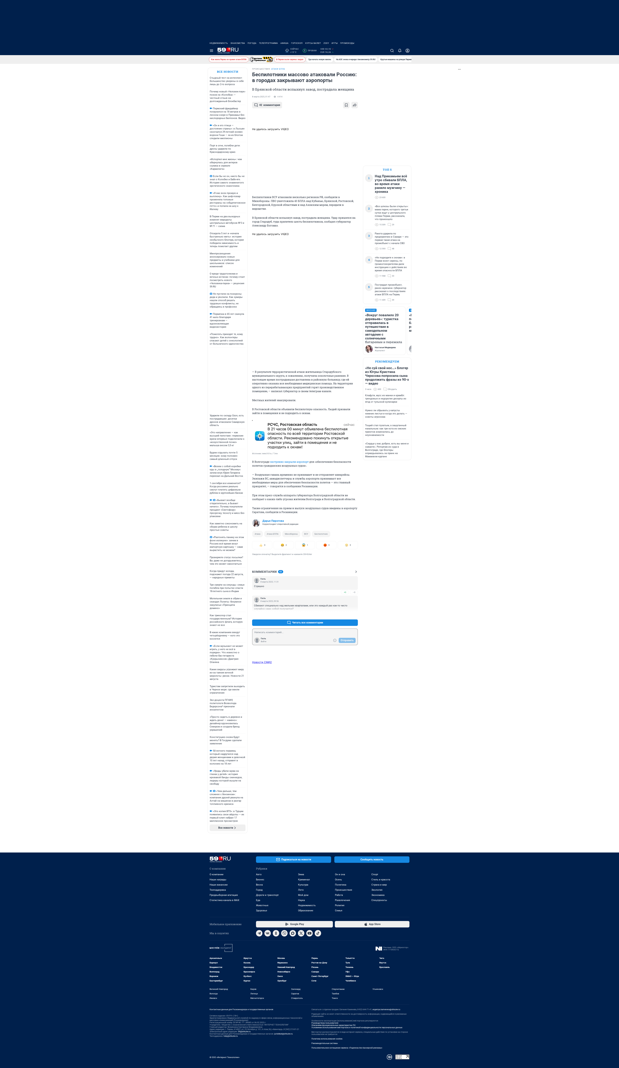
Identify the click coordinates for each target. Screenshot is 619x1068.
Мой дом (303, 895)
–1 (354, 615)
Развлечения (342, 900)
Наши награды (218, 879)
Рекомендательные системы (324, 1043)
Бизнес (260, 879)
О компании (216, 874)
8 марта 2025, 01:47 (261, 97)
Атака (257, 534)
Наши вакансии (219, 884)
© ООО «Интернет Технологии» (225, 1057)
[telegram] (259, 933)
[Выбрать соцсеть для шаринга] (354, 105)
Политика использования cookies (326, 1039)
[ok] (276, 933)
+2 (345, 615)
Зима (301, 874)
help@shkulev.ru (231, 1036)
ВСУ (306, 534)
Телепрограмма (268, 43)
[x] (301, 933)
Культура (303, 884)
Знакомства (238, 43)
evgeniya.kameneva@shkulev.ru (386, 1009)
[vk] (267, 933)
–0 (354, 592)
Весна (259, 884)
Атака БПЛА (272, 534)
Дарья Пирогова (273, 520)
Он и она (340, 874)
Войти (263, 641)
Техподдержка (218, 889)
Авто (259, 874)
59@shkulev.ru (244, 1031)
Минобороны (291, 534)
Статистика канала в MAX (224, 900)
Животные (262, 905)
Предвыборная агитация (224, 895)
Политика (340, 884)
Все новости (227, 71)
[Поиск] (392, 50)
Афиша (284, 43)
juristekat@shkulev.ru (283, 1034)
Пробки (310, 50)
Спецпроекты (379, 900)
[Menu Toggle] (211, 50)
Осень (338, 879)
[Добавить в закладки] (346, 105)
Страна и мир (379, 884)
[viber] (284, 933)
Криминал (304, 879)
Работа (339, 895)
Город (259, 889)
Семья (338, 910)
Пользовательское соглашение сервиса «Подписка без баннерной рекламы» (346, 1048)
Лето (301, 889)
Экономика (377, 895)
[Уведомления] (400, 50)
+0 (345, 592)
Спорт (374, 874)
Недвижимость (219, 43)
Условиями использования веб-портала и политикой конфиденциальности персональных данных (356, 1027)
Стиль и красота (380, 879)
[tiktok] (318, 933)
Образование (305, 910)
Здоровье (261, 910)
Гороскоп (297, 43)
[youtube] (309, 933)
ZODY (326, 43)
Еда (258, 900)
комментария (269, 105)
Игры (335, 43)
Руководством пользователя (324, 1023)
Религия (339, 905)
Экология (376, 889)
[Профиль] (407, 50)
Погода (252, 43)
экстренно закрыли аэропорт (289, 461)
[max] (293, 933)
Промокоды (347, 43)
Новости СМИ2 (262, 662)
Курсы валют (313, 43)
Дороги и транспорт (267, 895)
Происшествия (343, 889)
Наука (301, 900)
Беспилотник (321, 534)
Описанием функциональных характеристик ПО (333, 1025)
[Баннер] (261, 59)
